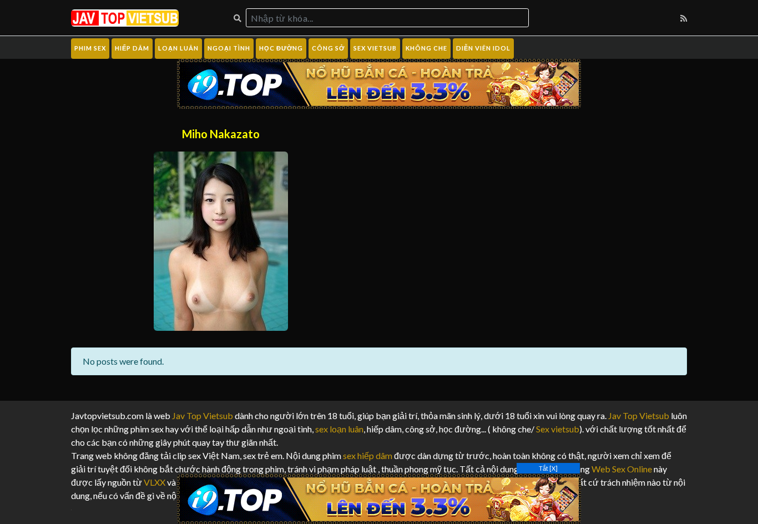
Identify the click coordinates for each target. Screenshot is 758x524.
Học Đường (281, 48)
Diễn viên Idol (483, 48)
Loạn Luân (178, 48)
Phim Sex (90, 48)
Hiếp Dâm (132, 48)
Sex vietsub (556, 429)
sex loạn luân (339, 429)
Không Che (426, 48)
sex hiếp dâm (367, 455)
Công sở (328, 48)
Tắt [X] (548, 468)
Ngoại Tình (229, 48)
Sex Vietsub (375, 48)
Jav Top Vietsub (202, 415)
